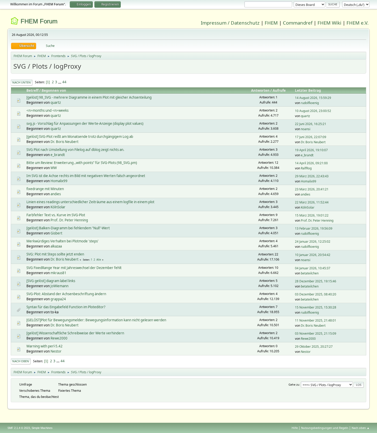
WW (54, 168)
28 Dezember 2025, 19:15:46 (315, 281)
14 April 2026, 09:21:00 (311, 163)
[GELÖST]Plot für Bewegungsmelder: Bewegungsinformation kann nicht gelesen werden (96, 320)
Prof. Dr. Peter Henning (69, 220)
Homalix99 (59, 181)
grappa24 (58, 299)
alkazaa (56, 246)
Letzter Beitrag (308, 90)
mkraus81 (58, 273)
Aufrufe (279, 90)
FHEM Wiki (329, 22)
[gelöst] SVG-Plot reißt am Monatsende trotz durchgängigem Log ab (79, 136)
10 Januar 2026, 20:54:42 (312, 255)
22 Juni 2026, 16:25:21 (310, 124)
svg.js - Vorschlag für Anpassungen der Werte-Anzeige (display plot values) (84, 123)
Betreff (32, 90)
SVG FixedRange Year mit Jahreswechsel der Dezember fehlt (74, 267)
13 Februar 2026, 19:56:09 (313, 228)
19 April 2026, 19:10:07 (311, 150)
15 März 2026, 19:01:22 (312, 215)
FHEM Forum (39, 21)
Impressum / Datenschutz (230, 22)
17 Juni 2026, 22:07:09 (310, 137)
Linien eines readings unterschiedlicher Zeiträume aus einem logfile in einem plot (90, 202)
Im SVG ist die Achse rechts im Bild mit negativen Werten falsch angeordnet (85, 175)
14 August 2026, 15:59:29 (313, 98)
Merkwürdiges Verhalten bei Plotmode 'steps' (62, 241)
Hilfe (295, 428)
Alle (98, 259)
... (60, 82)
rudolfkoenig (310, 103)
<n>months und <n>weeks (47, 110)
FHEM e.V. (357, 22)
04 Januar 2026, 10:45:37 (312, 268)
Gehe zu (294, 384)
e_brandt (58, 154)
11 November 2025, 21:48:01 (315, 320)
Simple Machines (42, 427)
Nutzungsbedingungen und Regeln (324, 428)
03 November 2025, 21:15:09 (315, 333)
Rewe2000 (59, 338)
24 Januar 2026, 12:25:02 (312, 241)
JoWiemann (59, 286)
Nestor (56, 351)
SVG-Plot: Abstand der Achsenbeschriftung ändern (66, 294)
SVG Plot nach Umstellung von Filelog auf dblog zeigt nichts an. (75, 149)
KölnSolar (58, 207)
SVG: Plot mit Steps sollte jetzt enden (55, 254)
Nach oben (20, 361)
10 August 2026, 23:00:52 (313, 111)
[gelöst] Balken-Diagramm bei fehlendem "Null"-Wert (68, 228)
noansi (305, 129)
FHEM (271, 22)
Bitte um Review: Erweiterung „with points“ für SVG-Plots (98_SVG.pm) (81, 162)
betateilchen (310, 273)
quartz (56, 102)
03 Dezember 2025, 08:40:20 (315, 294)
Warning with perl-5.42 (44, 346)
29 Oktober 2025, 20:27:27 (314, 346)
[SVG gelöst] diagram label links (50, 281)
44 (64, 82)
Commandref (297, 22)
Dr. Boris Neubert (64, 141)
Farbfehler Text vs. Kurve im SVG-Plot (55, 215)
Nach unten (21, 82)
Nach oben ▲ (361, 428)
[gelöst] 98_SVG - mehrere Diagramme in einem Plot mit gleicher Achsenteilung (89, 97)
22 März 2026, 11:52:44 (312, 202)
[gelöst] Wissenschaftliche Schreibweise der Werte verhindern (75, 333)
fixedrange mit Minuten (45, 189)
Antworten (260, 90)
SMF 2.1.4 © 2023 (18, 427)
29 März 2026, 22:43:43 (312, 176)
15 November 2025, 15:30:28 (315, 307)
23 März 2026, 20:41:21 (312, 189)
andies (56, 194)
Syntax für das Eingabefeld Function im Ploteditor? (65, 307)
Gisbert (56, 233)
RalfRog (306, 168)
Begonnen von (54, 90)
